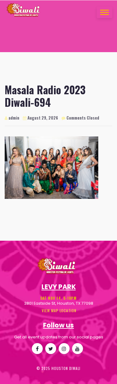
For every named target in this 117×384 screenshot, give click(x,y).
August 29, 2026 (42, 118)
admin (13, 118)
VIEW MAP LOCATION (58, 310)
